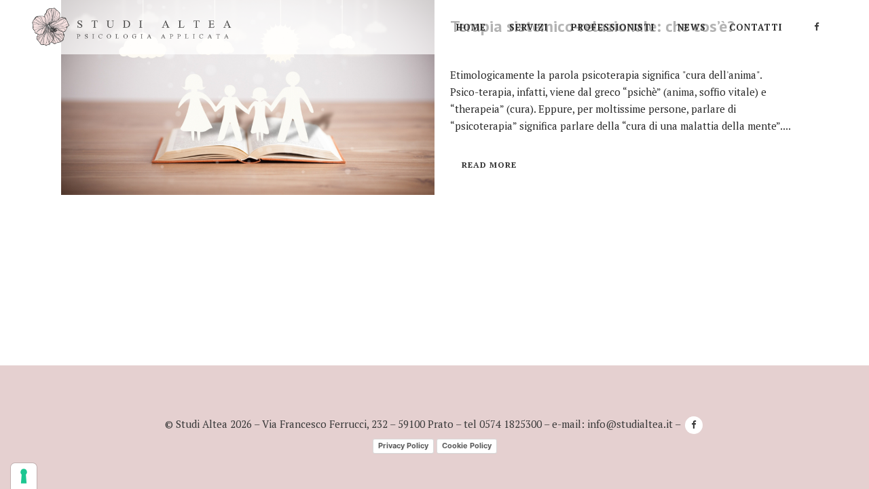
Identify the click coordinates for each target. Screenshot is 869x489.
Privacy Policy (403, 445)
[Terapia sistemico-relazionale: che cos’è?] (247, 97)
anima (681, 91)
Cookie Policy (467, 445)
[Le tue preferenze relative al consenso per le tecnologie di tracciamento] (24, 476)
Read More (489, 165)
